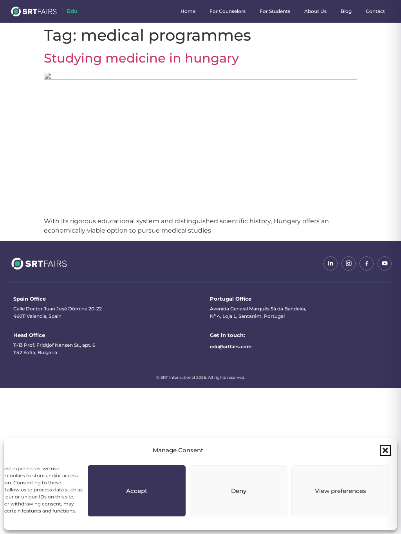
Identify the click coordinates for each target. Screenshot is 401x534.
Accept (136, 491)
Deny (238, 491)
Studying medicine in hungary (141, 58)
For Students (275, 11)
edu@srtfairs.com (231, 346)
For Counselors (228, 11)
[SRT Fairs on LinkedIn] (330, 263)
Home (188, 11)
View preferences (340, 491)
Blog (346, 11)
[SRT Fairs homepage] (39, 263)
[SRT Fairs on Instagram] (348, 263)
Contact (375, 11)
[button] (385, 450)
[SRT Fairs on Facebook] (366, 263)
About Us (315, 11)
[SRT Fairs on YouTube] (385, 263)
